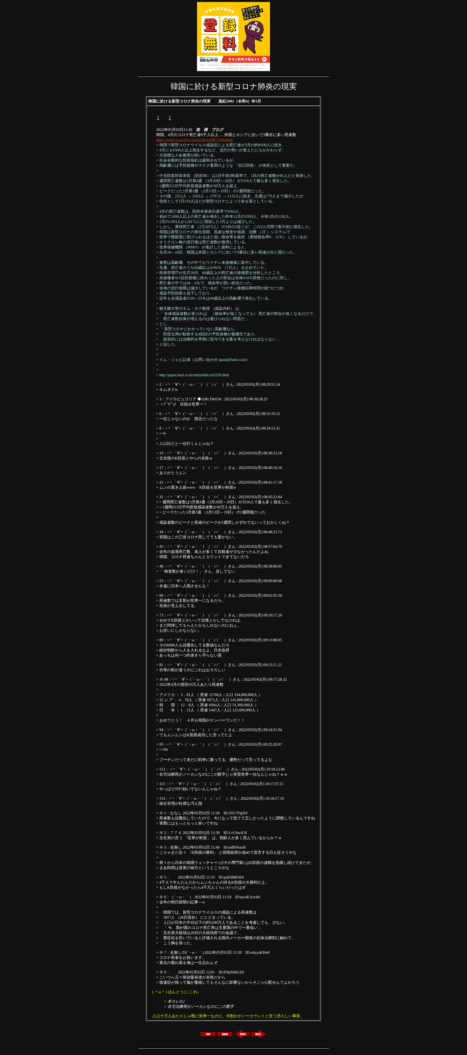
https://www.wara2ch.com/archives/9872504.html (194, 140)
